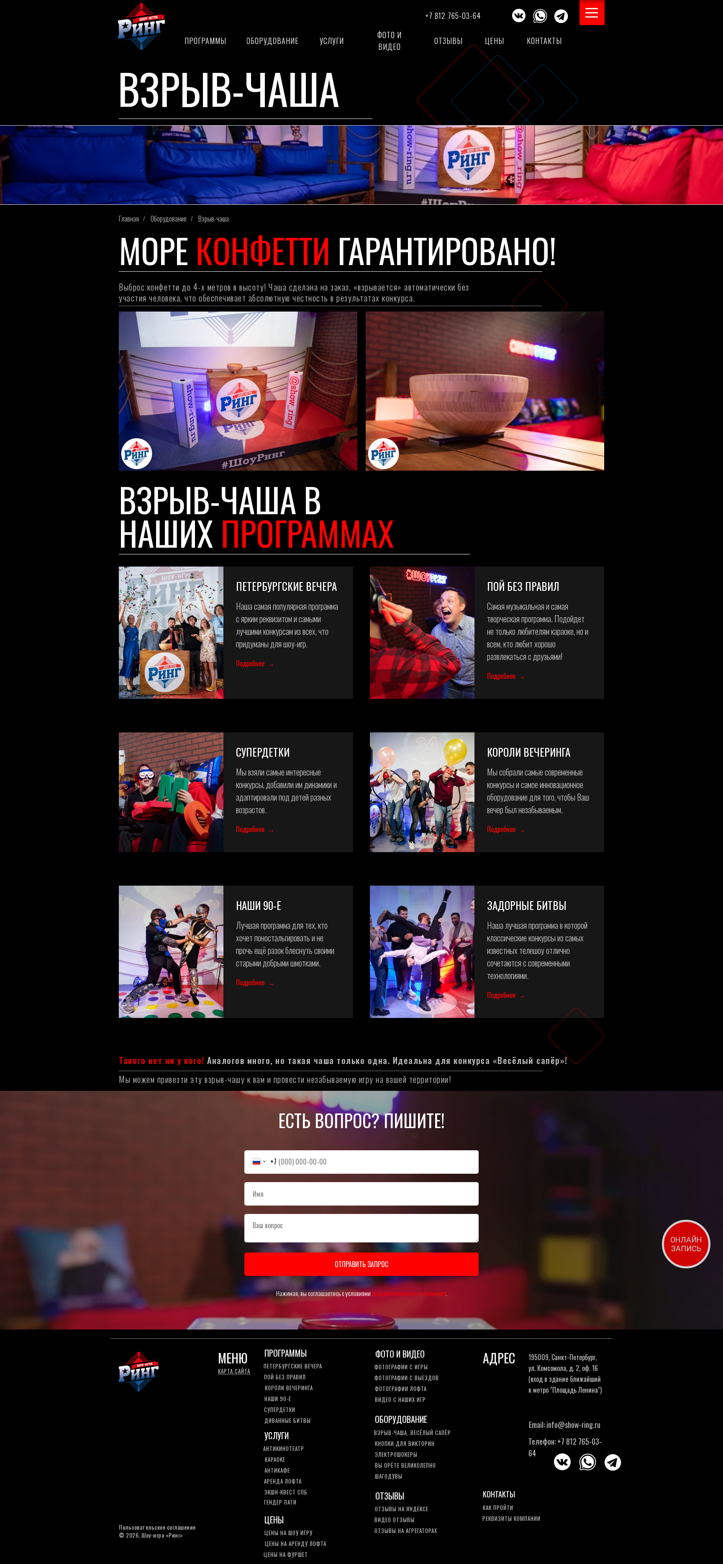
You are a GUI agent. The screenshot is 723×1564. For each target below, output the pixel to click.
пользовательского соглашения (409, 1293)
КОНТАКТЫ (499, 1494)
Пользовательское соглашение (157, 1527)
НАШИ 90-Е (258, 905)
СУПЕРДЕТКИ (263, 752)
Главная (129, 219)
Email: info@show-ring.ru (564, 1424)
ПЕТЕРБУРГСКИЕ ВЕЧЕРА (286, 586)
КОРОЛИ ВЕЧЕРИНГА (528, 752)
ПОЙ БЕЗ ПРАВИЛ (523, 586)
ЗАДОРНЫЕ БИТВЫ (527, 905)
